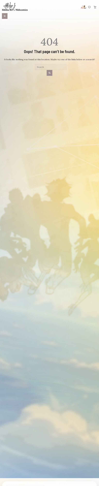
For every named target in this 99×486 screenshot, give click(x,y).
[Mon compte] (83, 7)
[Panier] (95, 7)
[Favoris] (89, 7)
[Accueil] (15, 7)
